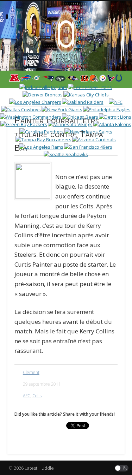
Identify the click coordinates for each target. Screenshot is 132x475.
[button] (122, 468)
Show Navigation (107, 63)
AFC (26, 396)
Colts (37, 396)
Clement (31, 372)
